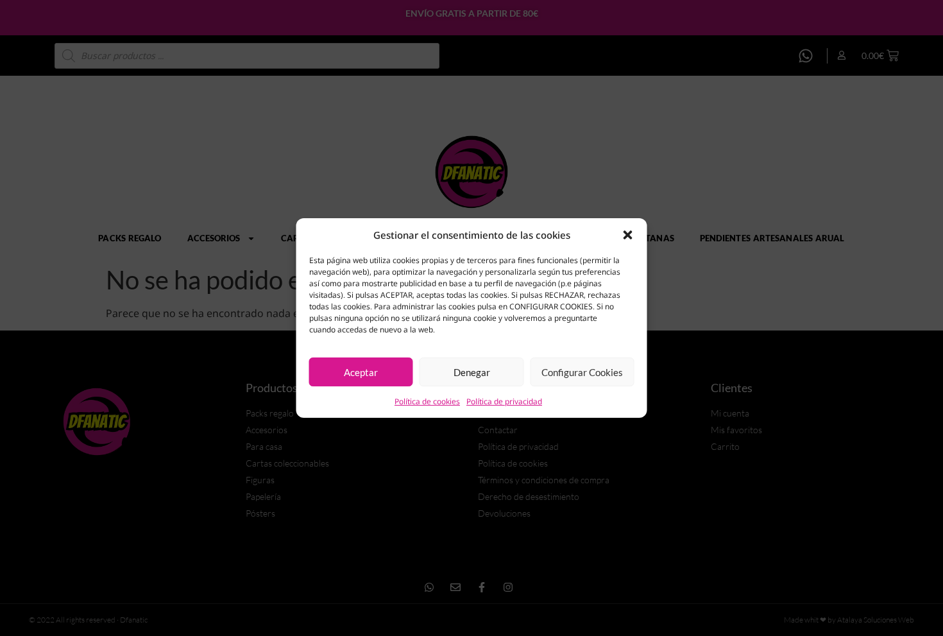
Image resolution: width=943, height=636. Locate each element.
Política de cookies (427, 401)
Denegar (472, 372)
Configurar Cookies (582, 372)
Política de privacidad (504, 401)
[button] (628, 234)
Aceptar (361, 372)
